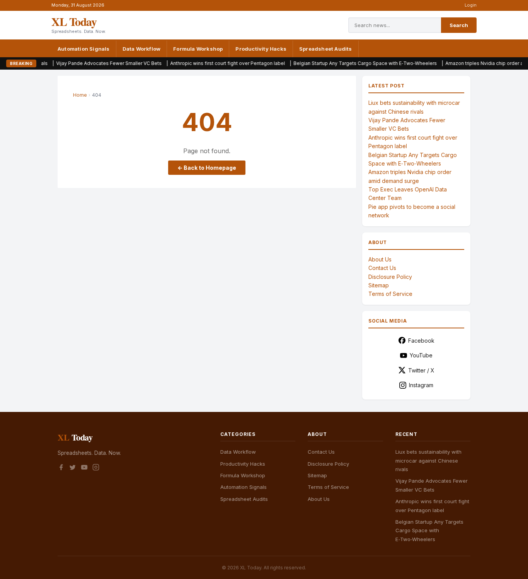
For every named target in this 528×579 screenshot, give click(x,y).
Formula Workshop (198, 49)
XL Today (73, 21)
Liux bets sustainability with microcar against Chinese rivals (428, 460)
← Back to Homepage (206, 167)
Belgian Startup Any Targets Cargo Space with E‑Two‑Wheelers (348, 63)
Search (459, 25)
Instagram (421, 385)
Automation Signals (84, 49)
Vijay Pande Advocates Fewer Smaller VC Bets (92, 63)
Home (80, 95)
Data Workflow (142, 49)
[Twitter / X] (72, 468)
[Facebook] (61, 468)
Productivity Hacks (260, 49)
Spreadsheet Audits (325, 49)
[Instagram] (95, 468)
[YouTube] (84, 468)
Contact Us (382, 268)
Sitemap (378, 285)
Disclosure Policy (390, 276)
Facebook (421, 340)
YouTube (421, 355)
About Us (380, 259)
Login (471, 5)
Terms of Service (390, 293)
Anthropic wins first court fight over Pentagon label (210, 63)
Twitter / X (421, 370)
